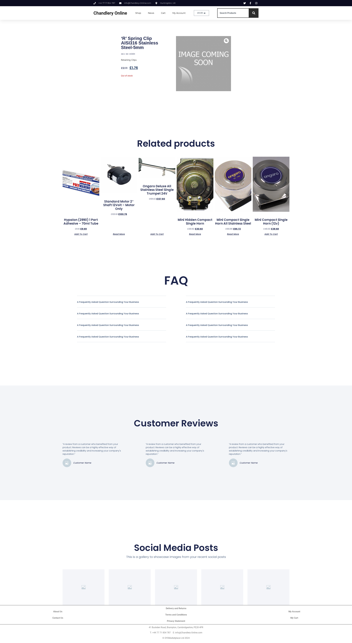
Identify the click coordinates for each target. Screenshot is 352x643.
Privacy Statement (176, 621)
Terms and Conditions (176, 614)
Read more (119, 234)
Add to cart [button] (81, 234)
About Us (57, 611)
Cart (163, 13)
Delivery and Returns (176, 608)
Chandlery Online (110, 13)
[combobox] (233, 13)
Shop (138, 13)
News (151, 13)
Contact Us (57, 618)
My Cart (294, 618)
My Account (179, 13)
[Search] (253, 13)
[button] (226, 40)
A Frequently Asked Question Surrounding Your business (108, 302)
